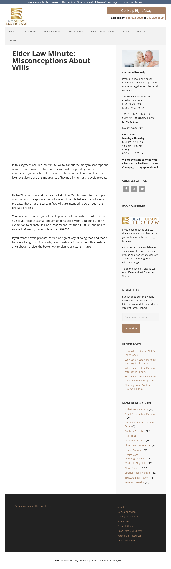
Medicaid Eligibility (135, 463)
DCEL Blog (130, 435)
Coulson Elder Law (135, 431)
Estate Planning (133, 450)
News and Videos (127, 511)
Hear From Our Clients (129, 530)
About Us (122, 507)
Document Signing (135, 440)
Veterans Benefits (134, 482)
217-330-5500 (155, 18)
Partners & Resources (129, 535)
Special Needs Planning (138, 472)
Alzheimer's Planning (136, 409)
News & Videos (133, 468)
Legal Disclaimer (126, 540)
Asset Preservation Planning (140, 414)
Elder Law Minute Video (138, 445)
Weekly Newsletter (127, 516)
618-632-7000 (134, 18)
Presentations (125, 526)
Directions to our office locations (33, 506)
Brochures (123, 521)
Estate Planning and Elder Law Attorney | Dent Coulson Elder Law (19, 16)
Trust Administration (136, 477)
